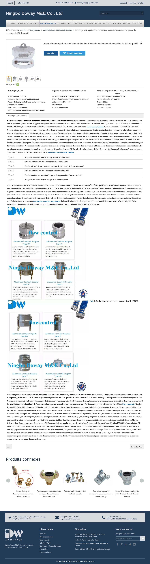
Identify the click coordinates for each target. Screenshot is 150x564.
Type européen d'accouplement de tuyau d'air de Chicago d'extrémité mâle (49, 494)
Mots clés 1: (101, 96)
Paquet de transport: (16, 102)
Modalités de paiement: (106, 91)
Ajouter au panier (74, 53)
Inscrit (10, 3)
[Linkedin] (126, 544)
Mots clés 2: (12, 99)
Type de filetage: (59, 96)
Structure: (101, 105)
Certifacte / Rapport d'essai (50, 546)
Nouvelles (114, 23)
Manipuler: (12, 110)
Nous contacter (132, 23)
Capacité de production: (62, 91)
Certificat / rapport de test (90, 23)
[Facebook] (118, 544)
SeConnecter (23, 3)
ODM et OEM (64, 23)
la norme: (100, 107)
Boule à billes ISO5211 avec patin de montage (92, 549)
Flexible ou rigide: (15, 107)
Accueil (11, 23)
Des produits (48, 23)
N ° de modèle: (13, 96)
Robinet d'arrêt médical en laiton (87, 540)
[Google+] (122, 544)
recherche (142, 13)
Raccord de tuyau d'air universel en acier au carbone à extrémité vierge (101, 494)
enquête (50, 53)
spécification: (57, 102)
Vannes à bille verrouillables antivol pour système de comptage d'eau (90, 535)
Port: (9, 91)
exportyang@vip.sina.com (87, 3)
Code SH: (11, 105)
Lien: (54, 105)
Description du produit (17, 116)
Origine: (100, 102)
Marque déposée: (104, 99)
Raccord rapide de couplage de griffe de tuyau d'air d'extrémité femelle (127, 494)
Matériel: (55, 107)
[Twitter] (130, 544)
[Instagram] (134, 544)
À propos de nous (28, 23)
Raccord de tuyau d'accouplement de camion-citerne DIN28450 (23, 494)
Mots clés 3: (57, 99)
